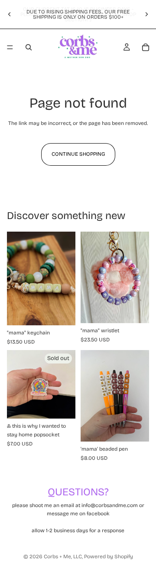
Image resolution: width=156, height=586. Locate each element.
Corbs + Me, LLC (63, 556)
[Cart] (145, 47)
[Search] (28, 47)
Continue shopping (78, 154)
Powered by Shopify (108, 556)
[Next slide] (146, 14)
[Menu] (10, 47)
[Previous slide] (9, 14)
